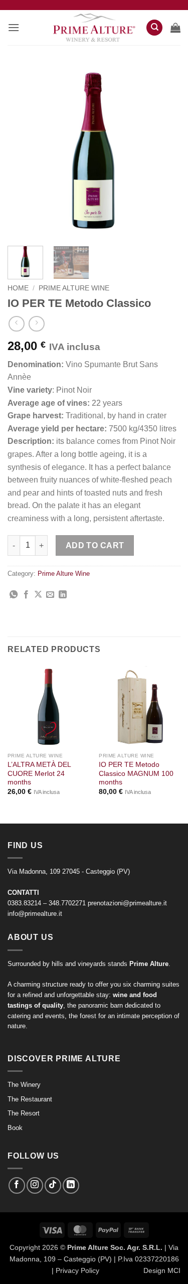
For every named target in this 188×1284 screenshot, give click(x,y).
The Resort (24, 1113)
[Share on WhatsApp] (14, 594)
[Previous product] (36, 324)
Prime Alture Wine (74, 288)
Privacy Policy (77, 1270)
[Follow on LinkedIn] (71, 1185)
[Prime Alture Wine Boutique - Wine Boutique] (94, 28)
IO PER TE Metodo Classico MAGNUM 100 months (136, 773)
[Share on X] (38, 594)
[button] (14, 27)
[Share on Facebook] (26, 594)
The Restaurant (30, 1099)
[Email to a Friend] (50, 594)
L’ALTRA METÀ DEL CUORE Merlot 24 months (39, 773)
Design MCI (161, 1270)
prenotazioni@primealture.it (127, 903)
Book (15, 1128)
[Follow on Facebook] (17, 1185)
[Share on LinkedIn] (63, 594)
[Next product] (16, 324)
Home (18, 288)
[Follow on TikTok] (53, 1185)
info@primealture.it (35, 913)
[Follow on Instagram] (35, 1185)
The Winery (24, 1084)
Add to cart (95, 545)
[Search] (154, 28)
